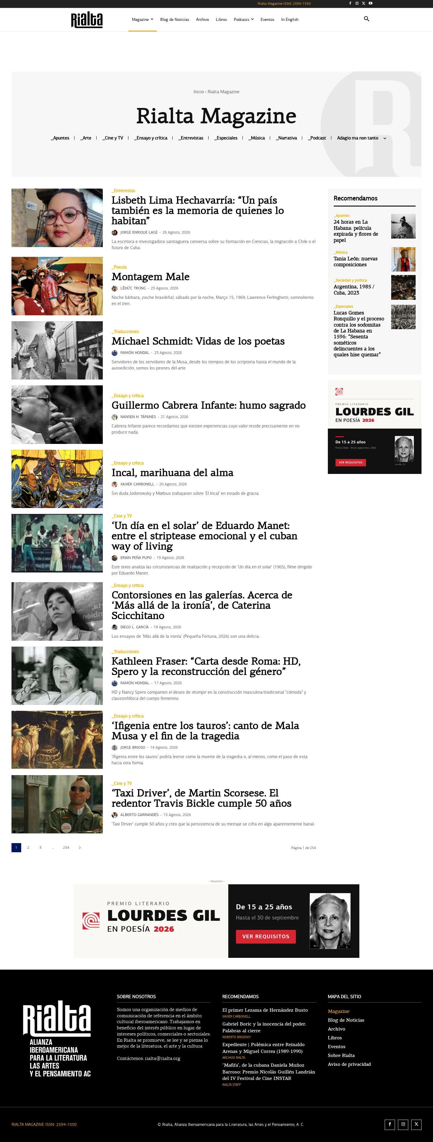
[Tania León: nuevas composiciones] (403, 259)
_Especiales (225, 138)
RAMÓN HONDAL (134, 352)
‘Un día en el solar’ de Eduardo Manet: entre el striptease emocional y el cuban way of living (205, 536)
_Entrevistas (191, 138)
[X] (363, 4)
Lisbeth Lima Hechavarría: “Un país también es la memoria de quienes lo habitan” (198, 211)
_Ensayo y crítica (150, 138)
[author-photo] (115, 233)
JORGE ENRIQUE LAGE (139, 232)
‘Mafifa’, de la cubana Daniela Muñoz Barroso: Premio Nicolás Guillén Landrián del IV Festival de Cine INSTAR (268, 1071)
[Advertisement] (216, 50)
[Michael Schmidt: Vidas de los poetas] (57, 350)
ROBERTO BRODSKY (236, 1037)
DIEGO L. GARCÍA (134, 627)
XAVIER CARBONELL (137, 484)
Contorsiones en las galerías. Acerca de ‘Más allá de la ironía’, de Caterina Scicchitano (202, 606)
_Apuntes (60, 138)
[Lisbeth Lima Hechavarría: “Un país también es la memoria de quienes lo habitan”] (57, 218)
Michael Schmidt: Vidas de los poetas (198, 342)
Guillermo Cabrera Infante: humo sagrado (209, 406)
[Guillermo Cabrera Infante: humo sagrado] (57, 414)
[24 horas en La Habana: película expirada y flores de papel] (403, 226)
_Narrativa (286, 138)
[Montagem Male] (57, 286)
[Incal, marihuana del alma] (57, 479)
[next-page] (80, 847)
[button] (367, 20)
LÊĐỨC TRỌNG (133, 288)
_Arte (85, 138)
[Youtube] (370, 4)
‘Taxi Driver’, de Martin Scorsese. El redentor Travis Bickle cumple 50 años (202, 799)
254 (66, 847)
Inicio (199, 92)
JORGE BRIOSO (132, 747)
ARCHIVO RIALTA (233, 1058)
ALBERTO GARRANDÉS (139, 815)
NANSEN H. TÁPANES (138, 416)
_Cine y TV (113, 138)
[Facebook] (350, 4)
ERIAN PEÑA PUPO (136, 557)
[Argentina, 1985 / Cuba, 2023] (403, 287)
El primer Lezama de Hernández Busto (265, 1010)
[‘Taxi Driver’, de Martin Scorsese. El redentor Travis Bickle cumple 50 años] (57, 804)
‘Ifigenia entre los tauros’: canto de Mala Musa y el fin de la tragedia (205, 731)
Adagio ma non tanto (357, 138)
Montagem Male (151, 277)
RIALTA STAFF (231, 1085)
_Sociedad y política (350, 280)
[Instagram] (357, 4)
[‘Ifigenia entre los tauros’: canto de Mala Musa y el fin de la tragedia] (57, 740)
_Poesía (119, 267)
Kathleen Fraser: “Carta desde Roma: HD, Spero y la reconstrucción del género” (206, 667)
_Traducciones (125, 331)
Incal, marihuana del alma (173, 473)
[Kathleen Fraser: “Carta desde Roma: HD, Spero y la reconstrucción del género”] (57, 676)
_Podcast (317, 138)
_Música (257, 138)
